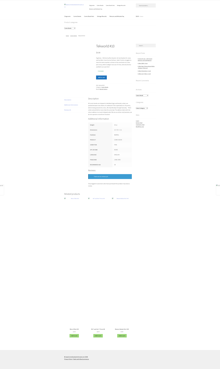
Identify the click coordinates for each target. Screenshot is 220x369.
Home (67, 36)
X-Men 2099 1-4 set (143, 63)
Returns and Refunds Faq (95, 9)
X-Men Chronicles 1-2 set (144, 71)
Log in (137, 121)
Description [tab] (67, 100)
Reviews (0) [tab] (67, 110)
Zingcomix (91, 5)
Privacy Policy (68, 359)
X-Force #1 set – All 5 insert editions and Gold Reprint (145, 59)
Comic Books (100, 5)
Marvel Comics (103, 89)
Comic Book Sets (110, 5)
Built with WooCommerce (81, 359)
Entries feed (139, 123)
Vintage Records (121, 5)
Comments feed (140, 124)
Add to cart (101, 77)
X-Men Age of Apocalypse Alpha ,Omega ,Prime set (146, 67)
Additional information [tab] (71, 105)
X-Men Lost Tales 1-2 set (144, 74)
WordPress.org (140, 126)
